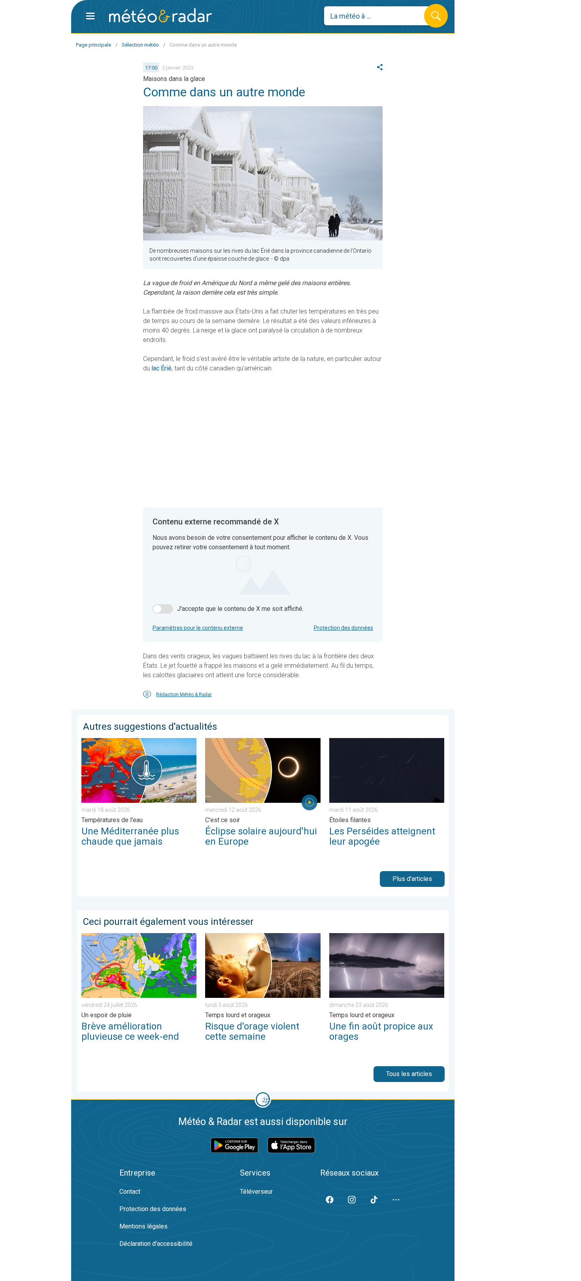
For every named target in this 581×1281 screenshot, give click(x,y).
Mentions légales (143, 1226)
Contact (129, 1191)
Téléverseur (256, 1191)
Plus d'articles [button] (412, 879)
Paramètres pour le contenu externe (198, 628)
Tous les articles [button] (409, 1074)
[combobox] (380, 15)
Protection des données (343, 628)
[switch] (163, 609)
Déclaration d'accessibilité (155, 1243)
